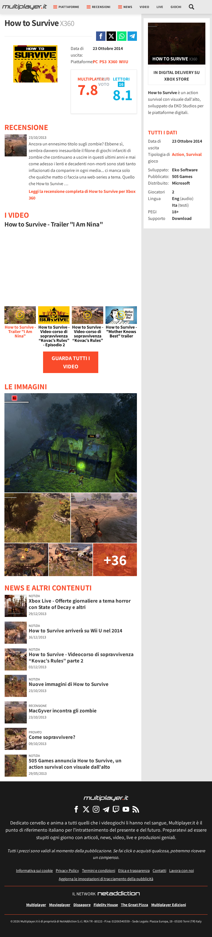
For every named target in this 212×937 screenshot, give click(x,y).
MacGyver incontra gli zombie (63, 710)
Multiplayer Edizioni (168, 904)
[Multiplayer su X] (86, 809)
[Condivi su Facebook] (100, 36)
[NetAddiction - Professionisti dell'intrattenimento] (119, 894)
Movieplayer (59, 904)
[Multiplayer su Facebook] (76, 809)
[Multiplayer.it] (24, 7)
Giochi (176, 7)
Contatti (159, 870)
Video (144, 7)
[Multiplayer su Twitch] (116, 809)
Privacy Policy (67, 870)
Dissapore (82, 904)
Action (178, 154)
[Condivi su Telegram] (132, 36)
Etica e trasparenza (134, 870)
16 (121, 84)
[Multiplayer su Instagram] (96, 809)
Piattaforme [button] (69, 7)
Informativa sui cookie (34, 870)
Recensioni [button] (101, 7)
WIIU (123, 62)
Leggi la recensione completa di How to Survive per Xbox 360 (82, 194)
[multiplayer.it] (106, 798)
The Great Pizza (134, 904)
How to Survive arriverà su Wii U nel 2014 (75, 630)
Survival (194, 154)
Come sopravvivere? (52, 737)
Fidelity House (106, 904)
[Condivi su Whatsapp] (121, 36)
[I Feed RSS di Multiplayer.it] (135, 809)
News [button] (127, 7)
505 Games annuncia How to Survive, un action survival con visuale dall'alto (75, 763)
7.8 (88, 89)
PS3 (103, 62)
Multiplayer (36, 904)
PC (95, 62)
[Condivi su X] (111, 36)
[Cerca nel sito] (191, 7)
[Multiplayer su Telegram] (106, 809)
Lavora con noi (181, 870)
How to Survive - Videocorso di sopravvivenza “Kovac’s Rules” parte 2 (81, 657)
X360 (112, 62)
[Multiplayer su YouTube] (126, 809)
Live (160, 7)
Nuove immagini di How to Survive (68, 684)
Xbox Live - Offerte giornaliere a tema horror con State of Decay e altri (80, 603)
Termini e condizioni (98, 870)
